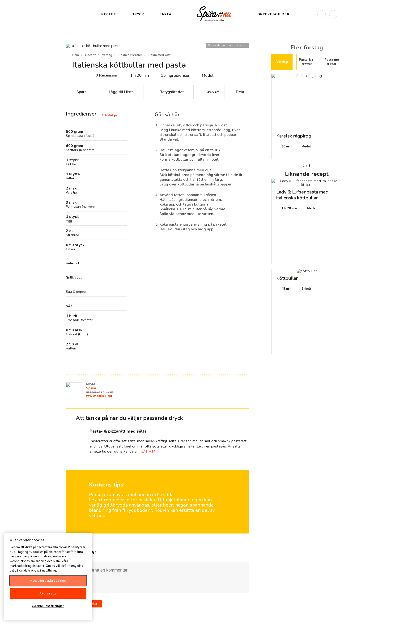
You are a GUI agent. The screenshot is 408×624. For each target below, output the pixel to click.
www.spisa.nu (99, 396)
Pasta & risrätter (130, 55)
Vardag (107, 55)
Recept (90, 55)
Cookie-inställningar (48, 606)
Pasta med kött (159, 55)
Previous (267, 118)
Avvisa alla (48, 593)
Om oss (400, 616)
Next (345, 118)
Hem (75, 55)
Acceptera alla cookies (48, 580)
